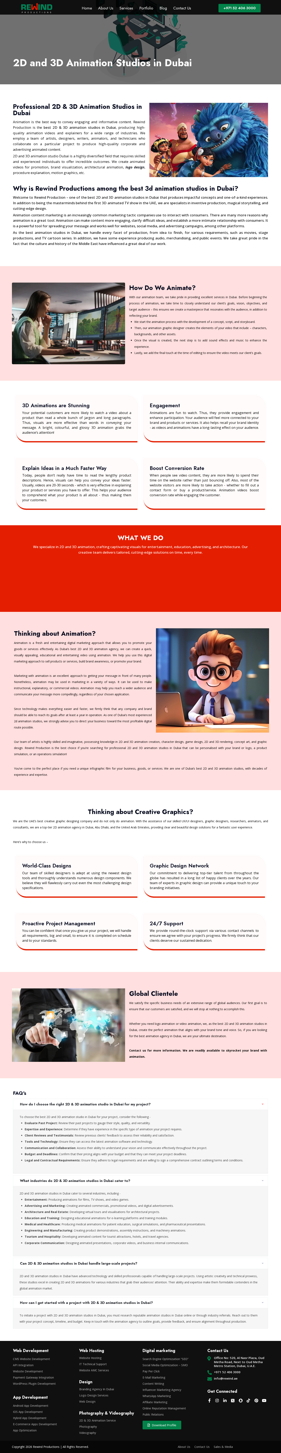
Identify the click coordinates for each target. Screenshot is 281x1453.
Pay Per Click (151, 1371)
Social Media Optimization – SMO (165, 1365)
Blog (163, 8)
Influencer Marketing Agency (162, 1390)
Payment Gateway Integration (33, 1377)
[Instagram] (217, 1400)
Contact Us (182, 8)
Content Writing (153, 1384)
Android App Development (30, 1406)
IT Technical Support (93, 1364)
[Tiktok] (248, 1400)
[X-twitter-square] (233, 1400)
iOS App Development (28, 1412)
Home (87, 8)
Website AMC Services (94, 1370)
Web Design (87, 1401)
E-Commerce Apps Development (35, 1424)
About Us (105, 8)
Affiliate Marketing (155, 1402)
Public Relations (153, 1414)
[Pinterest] (256, 1400)
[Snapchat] (241, 1400)
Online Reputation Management (164, 1408)
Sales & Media (223, 1447)
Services (126, 8)
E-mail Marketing (154, 1377)
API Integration (23, 1365)
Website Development (28, 1371)
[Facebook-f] (209, 1400)
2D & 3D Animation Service (97, 1420)
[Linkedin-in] (225, 1400)
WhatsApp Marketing (157, 1396)
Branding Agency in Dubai (96, 1389)
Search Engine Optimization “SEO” (165, 1359)
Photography (88, 1427)
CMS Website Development (31, 1359)
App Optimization (25, 1430)
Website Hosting (90, 1358)
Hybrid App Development (29, 1418)
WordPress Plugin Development (34, 1384)
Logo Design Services (93, 1395)
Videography (87, 1433)
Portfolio (146, 8)
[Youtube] (264, 1400)
